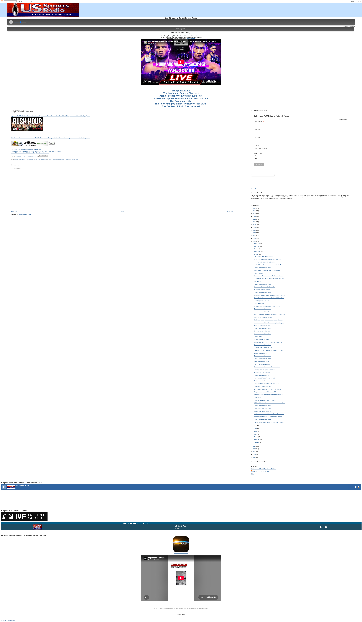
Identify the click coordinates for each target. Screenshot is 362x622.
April (255, 434)
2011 (254, 451)
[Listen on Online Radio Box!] (359, 487)
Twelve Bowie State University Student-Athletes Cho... (269, 298)
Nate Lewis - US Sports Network (260, 471)
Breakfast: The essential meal (262, 325)
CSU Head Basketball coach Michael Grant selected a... (269, 403)
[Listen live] (4, 487)
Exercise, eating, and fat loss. (262, 331)
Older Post (230, 211)
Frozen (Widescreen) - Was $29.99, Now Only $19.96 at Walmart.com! (30, 153)
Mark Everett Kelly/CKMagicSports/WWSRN (263, 469)
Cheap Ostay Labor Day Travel (262, 408)
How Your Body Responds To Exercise (264, 262)
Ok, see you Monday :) (260, 353)
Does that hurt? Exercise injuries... (263, 347)
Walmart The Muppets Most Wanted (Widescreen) (59, 159)
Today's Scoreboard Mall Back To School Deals (267, 367)
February (257, 439)
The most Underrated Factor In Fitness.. (265, 400)
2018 (254, 230)
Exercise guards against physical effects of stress (267, 389)
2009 (254, 457)
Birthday (256, 145)
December (257, 243)
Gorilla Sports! (190, 38)
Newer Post (14, 211)
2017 (254, 233)
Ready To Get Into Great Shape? (263, 317)
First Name (257, 129)
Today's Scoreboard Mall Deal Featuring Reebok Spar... (269, 323)
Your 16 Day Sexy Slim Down (262, 364)
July (255, 426)
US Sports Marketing (10, 620)
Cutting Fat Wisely (259, 303)
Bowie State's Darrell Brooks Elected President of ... (268, 276)
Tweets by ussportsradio (258, 189)
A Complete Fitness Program (262, 289)
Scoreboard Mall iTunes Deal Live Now (264, 287)
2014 (254, 241)
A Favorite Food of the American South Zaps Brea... (268, 259)
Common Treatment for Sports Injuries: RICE (266, 383)
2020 (254, 224)
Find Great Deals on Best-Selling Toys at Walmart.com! (26, 149)
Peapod (35, 159)
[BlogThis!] (42, 156)
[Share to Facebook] (45, 156)
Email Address (259, 122)
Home (122, 211)
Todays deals (257, 397)
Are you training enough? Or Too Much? (265, 392)
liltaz (252, 474)
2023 (254, 216)
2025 (254, 211)
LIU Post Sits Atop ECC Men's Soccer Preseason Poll (269, 278)
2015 (254, 238)
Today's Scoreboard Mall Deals (262, 267)
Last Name (257, 137)
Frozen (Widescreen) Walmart (26, 159)
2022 (254, 219)
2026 (254, 208)
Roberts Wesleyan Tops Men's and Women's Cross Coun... (270, 314)
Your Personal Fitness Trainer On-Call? (264, 378)
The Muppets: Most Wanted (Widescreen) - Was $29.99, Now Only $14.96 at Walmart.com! (36, 151)
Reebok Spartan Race (42, 159)
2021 (254, 222)
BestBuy (16, 159)
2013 (254, 446)
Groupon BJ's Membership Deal (262, 386)
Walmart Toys (74, 159)
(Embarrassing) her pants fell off (263, 372)
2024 (254, 213)
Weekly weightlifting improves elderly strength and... (268, 320)
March (256, 437)
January (256, 442)
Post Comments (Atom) (24, 214)
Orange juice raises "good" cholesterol (264, 369)
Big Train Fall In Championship (262, 411)
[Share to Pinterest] (47, 156)
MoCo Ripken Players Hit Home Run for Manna (267, 270)
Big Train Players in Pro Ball (261, 339)
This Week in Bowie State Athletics (263, 256)
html (256, 155)
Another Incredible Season (261, 381)
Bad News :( (257, 281)
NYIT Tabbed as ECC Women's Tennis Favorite (267, 306)
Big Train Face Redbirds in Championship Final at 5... (268, 416)
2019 (254, 227)
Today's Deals (258, 336)
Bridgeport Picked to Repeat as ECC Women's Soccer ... (269, 295)
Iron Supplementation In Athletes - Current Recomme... (269, 414)
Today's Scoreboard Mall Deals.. (263, 419)
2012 (254, 449)
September (257, 251)
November (257, 246)
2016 (254, 235)
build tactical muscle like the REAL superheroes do (268, 342)
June (255, 428)
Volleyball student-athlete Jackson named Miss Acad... (269, 394)
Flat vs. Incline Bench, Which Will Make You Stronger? (269, 422)
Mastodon (3, 620)
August (256, 254)
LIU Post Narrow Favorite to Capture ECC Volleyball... (268, 265)
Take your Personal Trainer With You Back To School (268, 350)
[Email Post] (37, 156)
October (256, 249)
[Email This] (40, 156)
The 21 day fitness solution (261, 300)
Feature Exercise (258, 273)
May (255, 431)
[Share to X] (44, 156)
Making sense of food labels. (262, 361)
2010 (254, 454)
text (256, 158)
